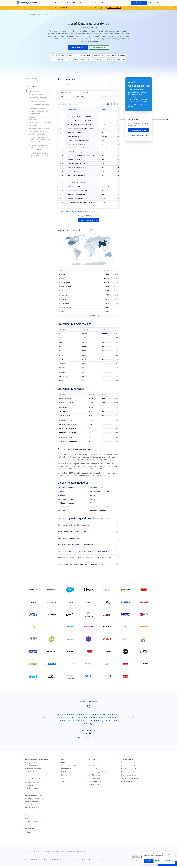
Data (67, 3)
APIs (74, 3)
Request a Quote (94, 784)
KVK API (63, 778)
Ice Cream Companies (98, 511)
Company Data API (91, 41)
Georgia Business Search (129, 772)
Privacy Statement (77, 860)
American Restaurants (66, 488)
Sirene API (64, 775)
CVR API (63, 772)
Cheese (92, 499)
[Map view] (117, 103)
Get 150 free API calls (114, 8)
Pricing (104, 3)
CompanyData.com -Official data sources (74, 211)
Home (27, 14)
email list (57, 39)
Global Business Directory (97, 766)
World (33, 14)
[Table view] (108, 103)
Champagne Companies (66, 499)
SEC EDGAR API (66, 769)
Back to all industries (33, 78)
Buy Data (95, 3)
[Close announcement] (174, 8)
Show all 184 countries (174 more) (88, 316)
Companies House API (68, 766)
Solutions (58, 3)
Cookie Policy (88, 860)
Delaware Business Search (129, 766)
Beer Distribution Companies (100, 491)
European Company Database (98, 772)
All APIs (63, 763)
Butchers (93, 495)
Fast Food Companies (66, 503)
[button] (78, 47)
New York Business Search (130, 778)
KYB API (63, 781)
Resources (83, 3)
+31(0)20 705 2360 (31, 771)
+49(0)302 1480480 (32, 788)
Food (91, 503)
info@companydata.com (33, 769)
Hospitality (61, 511)
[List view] (114, 103)
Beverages (61, 495)
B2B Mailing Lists (94, 778)
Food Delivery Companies (67, 507)
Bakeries (61, 491)
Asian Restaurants (96, 488)
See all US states (126, 781)
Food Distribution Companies (100, 507)
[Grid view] (111, 103)
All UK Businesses (95, 775)
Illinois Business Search (129, 775)
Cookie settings (100, 860)
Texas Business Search (128, 769)
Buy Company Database (96, 763)
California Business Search (130, 763)
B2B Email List (93, 769)
